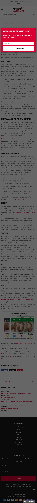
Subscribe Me (19, 48)
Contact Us (30, 501)
